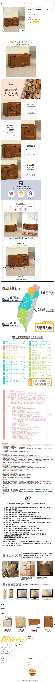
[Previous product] (51, 7)
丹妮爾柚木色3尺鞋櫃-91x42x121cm (48, 630)
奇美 (29, 660)
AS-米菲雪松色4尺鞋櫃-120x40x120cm (7, 630)
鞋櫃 (34, 7)
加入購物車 (36, 22)
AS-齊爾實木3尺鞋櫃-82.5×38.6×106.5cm (20, 630)
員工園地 (29, 664)
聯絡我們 (2, 662)
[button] (12, 617)
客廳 (31, 7)
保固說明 (2, 660)
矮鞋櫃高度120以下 (39, 7)
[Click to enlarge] (3, 30)
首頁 (29, 7)
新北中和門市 (30, 638)
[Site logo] (27, 3)
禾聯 (29, 662)
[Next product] (53, 7)
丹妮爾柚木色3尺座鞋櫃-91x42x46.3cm (34, 630)
